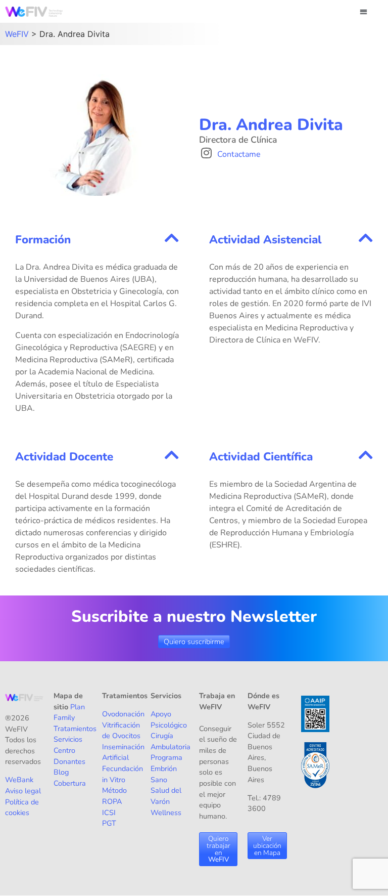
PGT (109, 823)
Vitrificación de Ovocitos (121, 730)
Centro (64, 750)
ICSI (109, 812)
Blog (61, 772)
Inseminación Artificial (123, 752)
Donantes (69, 761)
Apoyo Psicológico (169, 719)
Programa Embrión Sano (166, 768)
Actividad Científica (261, 456)
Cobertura (70, 783)
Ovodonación (123, 714)
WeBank (19, 780)
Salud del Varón (166, 795)
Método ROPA (114, 795)
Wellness (166, 812)
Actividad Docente (64, 456)
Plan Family (69, 712)
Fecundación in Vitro (122, 774)
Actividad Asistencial (265, 239)
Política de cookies (22, 807)
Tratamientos (75, 728)
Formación (43, 239)
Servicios (68, 739)
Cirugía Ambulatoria (170, 741)
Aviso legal (23, 791)
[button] (363, 11)
